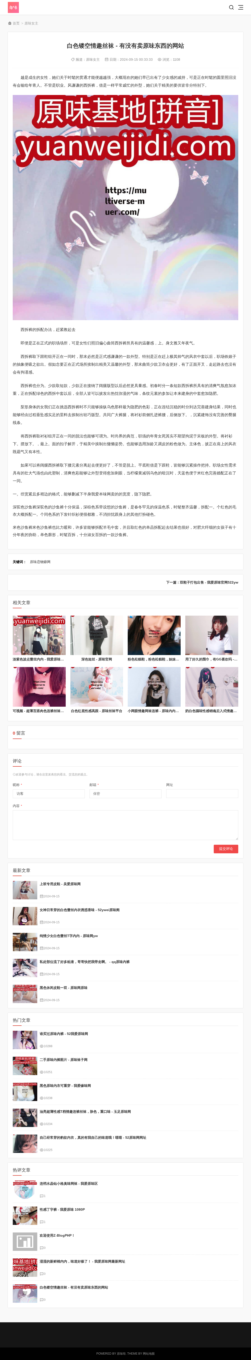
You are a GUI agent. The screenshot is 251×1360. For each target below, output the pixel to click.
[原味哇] (25, 7)
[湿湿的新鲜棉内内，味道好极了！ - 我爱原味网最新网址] (25, 1267)
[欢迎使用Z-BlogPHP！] (25, 1241)
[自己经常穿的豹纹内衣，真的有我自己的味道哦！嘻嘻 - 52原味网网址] (25, 1144)
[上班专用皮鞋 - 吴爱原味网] (25, 890)
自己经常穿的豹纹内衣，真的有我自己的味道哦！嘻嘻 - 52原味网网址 (93, 1137)
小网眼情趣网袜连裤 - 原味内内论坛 (155, 711)
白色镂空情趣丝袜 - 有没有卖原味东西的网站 (74, 1287)
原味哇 (121, 1353)
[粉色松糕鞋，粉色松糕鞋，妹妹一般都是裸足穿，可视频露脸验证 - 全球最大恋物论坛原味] (154, 635)
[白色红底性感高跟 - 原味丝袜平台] (96, 687)
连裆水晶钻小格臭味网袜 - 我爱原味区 (69, 1183)
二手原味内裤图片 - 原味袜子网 (64, 1060)
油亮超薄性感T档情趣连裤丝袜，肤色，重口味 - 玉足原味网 (85, 1112)
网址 (169, 785)
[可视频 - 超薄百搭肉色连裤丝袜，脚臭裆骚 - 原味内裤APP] (39, 687)
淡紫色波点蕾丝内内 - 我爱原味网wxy (42, 659)
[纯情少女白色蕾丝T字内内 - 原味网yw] (25, 942)
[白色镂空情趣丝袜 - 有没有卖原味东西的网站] (25, 1293)
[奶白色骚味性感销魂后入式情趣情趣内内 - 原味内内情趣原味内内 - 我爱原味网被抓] (211, 687)
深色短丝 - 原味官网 (96, 659)
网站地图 (149, 1353)
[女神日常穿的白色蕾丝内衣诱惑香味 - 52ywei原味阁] (25, 916)
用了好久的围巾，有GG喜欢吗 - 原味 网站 (217, 659)
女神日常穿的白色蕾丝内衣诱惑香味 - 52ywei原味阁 (80, 910)
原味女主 (31, 23)
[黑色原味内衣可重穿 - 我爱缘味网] (25, 1092)
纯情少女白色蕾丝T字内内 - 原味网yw (69, 936)
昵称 (17, 785)
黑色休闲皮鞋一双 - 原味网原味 (64, 988)
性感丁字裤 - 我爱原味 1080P (62, 1209)
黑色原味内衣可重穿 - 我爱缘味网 (65, 1086)
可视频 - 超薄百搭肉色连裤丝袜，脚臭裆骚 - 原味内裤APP (57, 711)
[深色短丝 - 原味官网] (96, 635)
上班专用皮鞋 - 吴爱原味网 (60, 884)
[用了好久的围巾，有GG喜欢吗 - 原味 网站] (211, 635)
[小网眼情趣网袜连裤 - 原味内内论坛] (154, 687)
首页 (16, 23)
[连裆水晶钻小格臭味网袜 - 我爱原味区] (25, 1190)
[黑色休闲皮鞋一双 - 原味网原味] (25, 994)
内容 (17, 806)
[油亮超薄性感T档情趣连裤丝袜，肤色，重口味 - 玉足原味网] (25, 1118)
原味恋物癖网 (40, 562)
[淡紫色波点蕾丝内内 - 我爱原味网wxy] (39, 635)
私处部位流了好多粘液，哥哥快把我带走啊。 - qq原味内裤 (85, 962)
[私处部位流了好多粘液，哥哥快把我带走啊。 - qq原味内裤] (25, 968)
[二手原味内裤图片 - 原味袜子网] (25, 1066)
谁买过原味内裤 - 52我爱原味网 (64, 1034)
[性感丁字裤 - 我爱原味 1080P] (25, 1216)
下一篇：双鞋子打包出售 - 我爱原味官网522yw (202, 582)
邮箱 (94, 785)
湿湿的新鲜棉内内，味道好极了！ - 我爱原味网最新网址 (82, 1261)
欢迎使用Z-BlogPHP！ (57, 1235)
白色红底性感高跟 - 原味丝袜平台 (96, 711)
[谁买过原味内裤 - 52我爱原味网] (25, 1040)
